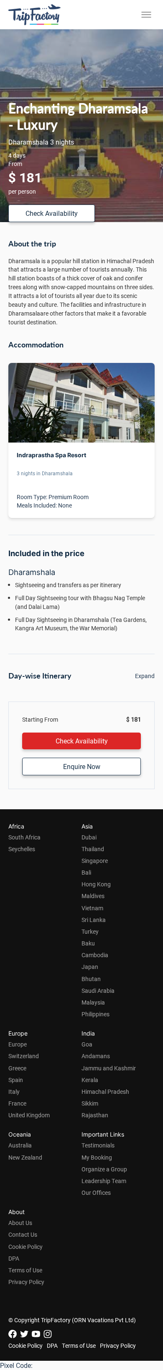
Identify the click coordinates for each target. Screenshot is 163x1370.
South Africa (24, 837)
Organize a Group (104, 1169)
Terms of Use (25, 1270)
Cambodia (95, 955)
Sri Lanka (94, 920)
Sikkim (90, 1103)
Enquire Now (81, 766)
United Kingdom (29, 1115)
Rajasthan (95, 1115)
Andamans (96, 1056)
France (17, 1103)
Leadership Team (104, 1181)
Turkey (90, 931)
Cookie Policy (25, 1247)
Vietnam (92, 908)
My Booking (97, 1157)
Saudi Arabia (98, 990)
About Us (20, 1223)
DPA (13, 1258)
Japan (90, 967)
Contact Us (22, 1234)
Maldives (93, 896)
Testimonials (98, 1145)
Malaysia (93, 1002)
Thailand (93, 849)
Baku (88, 943)
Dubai (89, 837)
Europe (17, 1044)
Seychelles (21, 849)
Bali (86, 872)
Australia (20, 1145)
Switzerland (23, 1056)
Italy (14, 1091)
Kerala (90, 1080)
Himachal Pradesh (105, 1091)
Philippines (96, 1014)
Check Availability (51, 213)
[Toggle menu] (146, 14)
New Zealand (25, 1157)
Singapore (95, 861)
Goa (87, 1044)
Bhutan (91, 979)
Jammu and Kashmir (109, 1068)
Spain (15, 1080)
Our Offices (96, 1192)
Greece (17, 1068)
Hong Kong (96, 884)
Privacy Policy (26, 1282)
